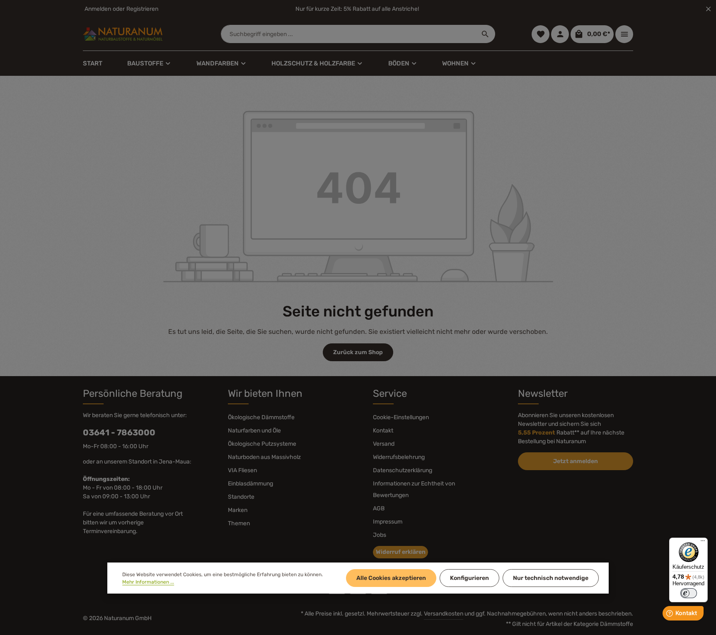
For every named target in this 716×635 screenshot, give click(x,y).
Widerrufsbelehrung (399, 457)
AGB (379, 508)
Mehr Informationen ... (148, 582)
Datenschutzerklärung (402, 470)
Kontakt (383, 430)
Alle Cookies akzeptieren (391, 578)
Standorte (241, 496)
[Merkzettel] (540, 34)
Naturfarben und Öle (254, 430)
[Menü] (703, 543)
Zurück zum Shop (358, 352)
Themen (239, 523)
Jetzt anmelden (575, 461)
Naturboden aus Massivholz (264, 457)
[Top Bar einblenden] (624, 34)
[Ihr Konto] (560, 34)
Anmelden (98, 8)
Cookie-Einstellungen (401, 417)
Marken (237, 510)
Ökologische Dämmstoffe (261, 417)
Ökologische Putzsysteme (262, 443)
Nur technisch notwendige (550, 578)
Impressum (387, 521)
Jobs (379, 534)
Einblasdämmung (250, 483)
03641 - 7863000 (119, 432)
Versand (383, 443)
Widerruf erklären (401, 551)
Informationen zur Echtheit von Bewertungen (414, 489)
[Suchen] (485, 34)
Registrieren (142, 8)
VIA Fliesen (242, 470)
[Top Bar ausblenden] (708, 9)
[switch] (688, 593)
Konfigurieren (469, 578)
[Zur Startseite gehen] (122, 34)
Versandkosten (443, 613)
